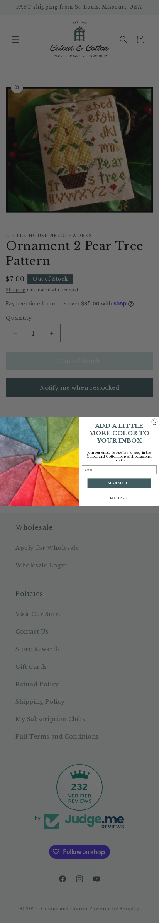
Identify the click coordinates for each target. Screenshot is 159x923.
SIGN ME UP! (119, 483)
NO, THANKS (119, 498)
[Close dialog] (154, 422)
